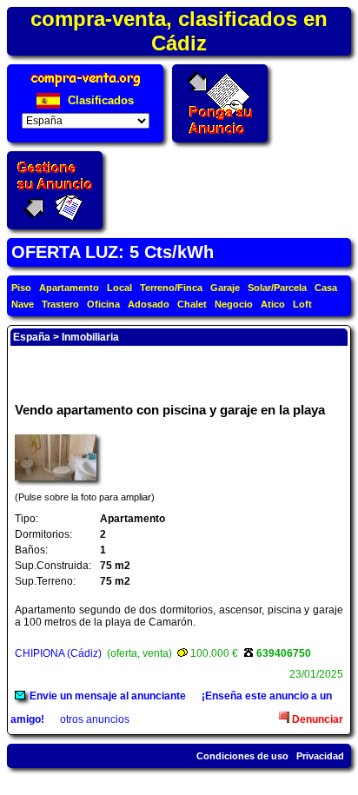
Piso (21, 287)
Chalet (192, 304)
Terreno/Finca (171, 287)
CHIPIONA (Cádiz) (58, 653)
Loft (302, 304)
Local (119, 287)
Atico (273, 304)
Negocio (234, 304)
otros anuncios (94, 719)
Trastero (60, 304)
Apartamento (69, 287)
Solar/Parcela (277, 287)
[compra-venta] (85, 86)
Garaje (225, 287)
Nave (22, 304)
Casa (326, 287)
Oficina (103, 304)
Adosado (148, 304)
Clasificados (99, 100)
